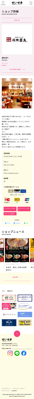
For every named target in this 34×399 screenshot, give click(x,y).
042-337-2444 (9, 165)
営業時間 (3, 4)
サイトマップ (5, 391)
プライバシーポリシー (19, 388)
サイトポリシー (6, 388)
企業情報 (14, 391)
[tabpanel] (17, 93)
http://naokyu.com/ (11, 173)
